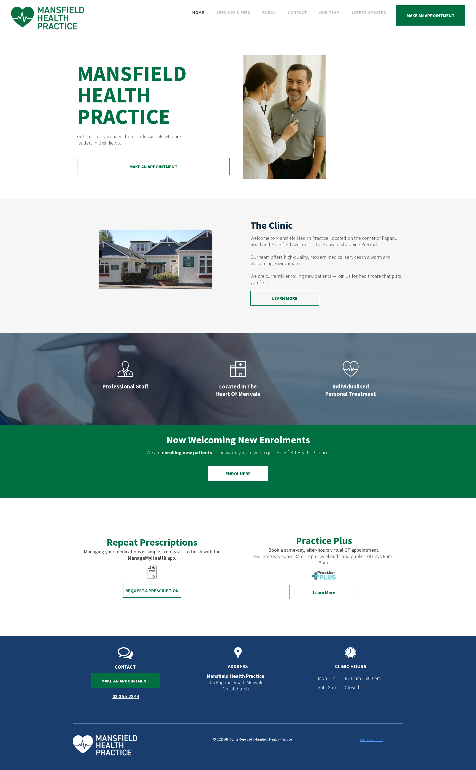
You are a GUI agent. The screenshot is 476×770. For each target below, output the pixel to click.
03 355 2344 (125, 696)
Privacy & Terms (371, 740)
